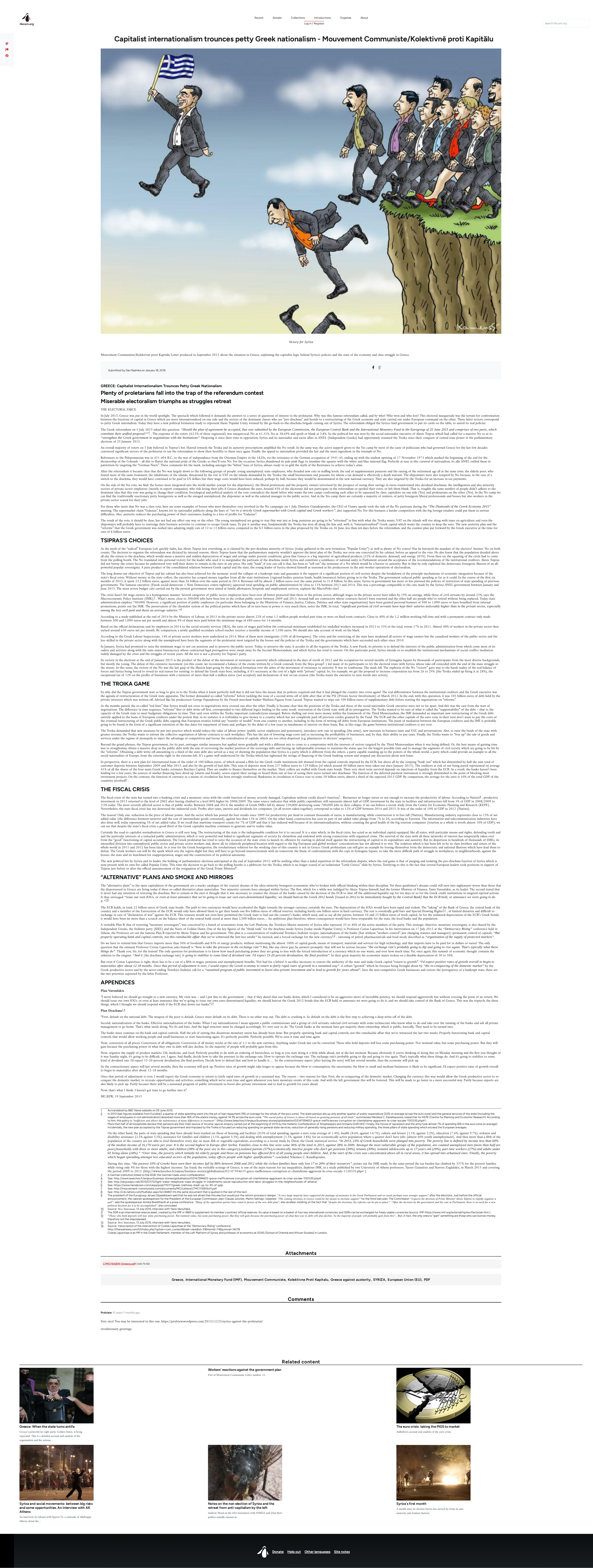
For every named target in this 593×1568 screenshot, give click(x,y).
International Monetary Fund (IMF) (214, 1280)
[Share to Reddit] (379, 367)
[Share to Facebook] (373, 367)
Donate (278, 1552)
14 (123, 1010)
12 (333, 936)
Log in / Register (314, 23)
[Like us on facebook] (7, 55)
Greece (177, 1280)
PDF (427, 1280)
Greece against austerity (351, 1280)
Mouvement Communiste (265, 1280)
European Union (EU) (404, 1280)
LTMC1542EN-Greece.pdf (119, 1263)
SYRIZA (379, 1280)
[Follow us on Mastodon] (7, 43)
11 (444, 910)
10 (107, 900)
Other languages (317, 1552)
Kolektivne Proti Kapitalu (308, 1280)
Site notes (342, 1552)
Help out (294, 1552)
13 (212, 1003)
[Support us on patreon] (7, 49)
